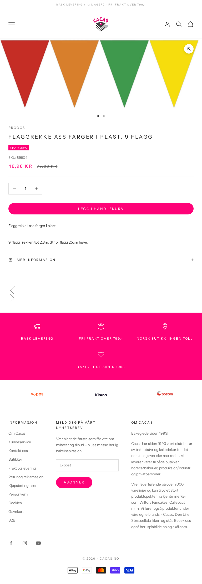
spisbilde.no (157, 526)
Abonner (74, 482)
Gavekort (16, 511)
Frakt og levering (22, 468)
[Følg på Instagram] (24, 543)
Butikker (15, 459)
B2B (11, 520)
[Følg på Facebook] (11, 543)
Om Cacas (17, 433)
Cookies (15, 503)
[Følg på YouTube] (38, 543)
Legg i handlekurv (101, 209)
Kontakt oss (18, 450)
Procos (16, 128)
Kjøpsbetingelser (22, 485)
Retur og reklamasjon (25, 477)
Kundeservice (19, 442)
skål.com (180, 526)
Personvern (18, 494)
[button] (101, 290)
